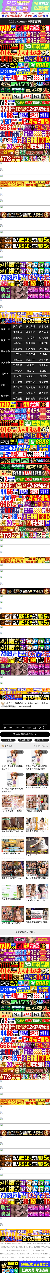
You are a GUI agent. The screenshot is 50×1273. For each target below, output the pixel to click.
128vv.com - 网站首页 (25, 21)
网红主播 (30, 326)
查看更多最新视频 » (25, 932)
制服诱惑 (43, 387)
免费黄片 (43, 382)
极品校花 (17, 398)
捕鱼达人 (17, 360)
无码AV (5, 373)
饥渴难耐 (30, 348)
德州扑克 (43, 360)
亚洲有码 (17, 332)
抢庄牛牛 (30, 360)
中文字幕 (30, 337)
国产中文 (17, 393)
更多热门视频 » (40, 746)
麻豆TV (30, 371)
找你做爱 (43, 348)
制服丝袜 (30, 343)
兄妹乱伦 (30, 393)
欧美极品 (30, 332)
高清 (29, 727)
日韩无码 (43, 398)
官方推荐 (5, 362)
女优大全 (30, 376)
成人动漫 (43, 332)
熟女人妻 (30, 382)
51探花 (43, 371)
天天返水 (43, 365)
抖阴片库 (5, 384)
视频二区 (5, 340)
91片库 (17, 376)
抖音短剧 (17, 371)
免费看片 (5, 396)
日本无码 (43, 326)
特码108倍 (25, 740)
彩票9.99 (17, 365)
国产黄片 (17, 382)
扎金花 (30, 365)
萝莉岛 (43, 376)
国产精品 (17, 326)
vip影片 (8, 740)
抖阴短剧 (30, 398)
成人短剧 (43, 393)
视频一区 (5, 329)
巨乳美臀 (43, 337)
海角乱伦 (30, 387)
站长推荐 (5, 351)
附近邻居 (17, 348)
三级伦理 (17, 337)
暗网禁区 (17, 387)
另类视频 (43, 343)
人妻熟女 (17, 343)
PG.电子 (41, 740)
